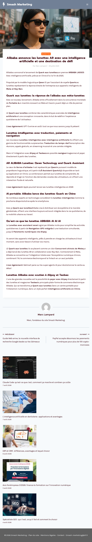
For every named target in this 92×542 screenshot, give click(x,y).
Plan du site (33, 535)
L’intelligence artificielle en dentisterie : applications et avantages (32, 416)
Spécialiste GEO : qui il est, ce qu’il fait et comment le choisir (30, 519)
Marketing (46, 54)
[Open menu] (87, 4)
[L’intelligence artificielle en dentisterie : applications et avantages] (46, 402)
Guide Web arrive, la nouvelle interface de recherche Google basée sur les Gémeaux (21, 338)
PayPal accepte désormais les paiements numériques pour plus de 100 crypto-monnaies (71, 339)
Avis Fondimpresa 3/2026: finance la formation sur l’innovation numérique (37, 485)
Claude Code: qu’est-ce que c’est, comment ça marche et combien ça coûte (36, 382)
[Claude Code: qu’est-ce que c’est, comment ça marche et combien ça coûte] (46, 367)
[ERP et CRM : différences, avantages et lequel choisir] (46, 436)
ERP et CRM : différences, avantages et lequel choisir (26, 451)
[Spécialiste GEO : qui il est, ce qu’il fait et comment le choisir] (46, 504)
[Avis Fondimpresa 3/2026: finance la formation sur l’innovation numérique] (46, 470)
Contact (60, 535)
